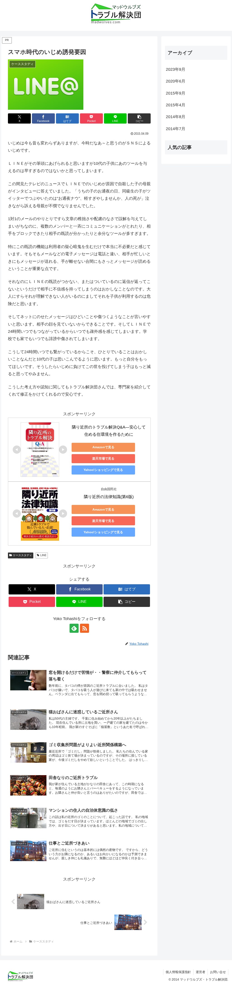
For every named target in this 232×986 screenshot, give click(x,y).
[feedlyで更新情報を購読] (74, 628)
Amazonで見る (103, 447)
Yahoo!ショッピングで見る (103, 470)
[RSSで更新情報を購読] (84, 628)
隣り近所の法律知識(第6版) (109, 496)
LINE (43, 555)
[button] (139, 118)
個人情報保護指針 (178, 972)
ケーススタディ (22, 555)
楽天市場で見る (103, 458)
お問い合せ (218, 972)
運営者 (200, 972)
